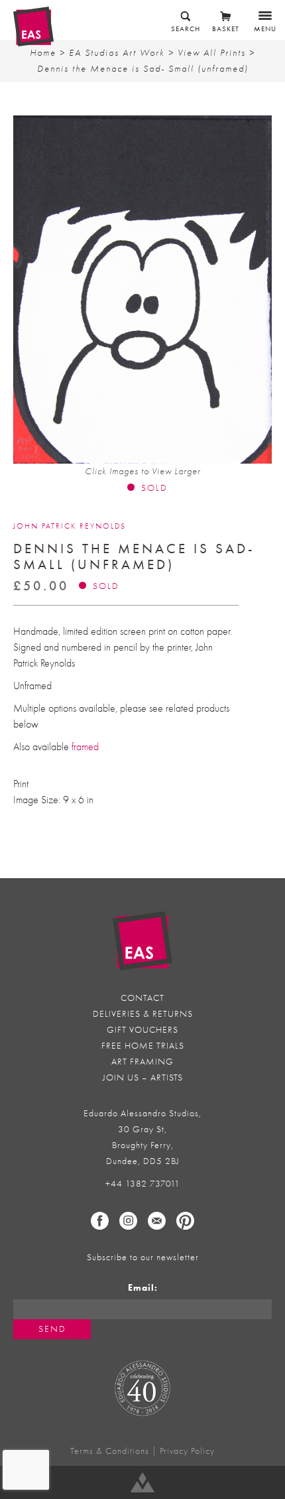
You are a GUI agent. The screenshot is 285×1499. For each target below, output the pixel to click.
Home (43, 52)
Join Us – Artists (143, 1077)
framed (85, 747)
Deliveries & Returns (143, 1013)
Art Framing (142, 1061)
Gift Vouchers (142, 1029)
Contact (142, 998)
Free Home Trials (142, 1045)
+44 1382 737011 (142, 1183)
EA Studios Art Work (117, 52)
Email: (143, 1287)
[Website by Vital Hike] (142, 1482)
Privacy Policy (187, 1451)
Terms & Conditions (109, 1451)
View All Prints (212, 52)
